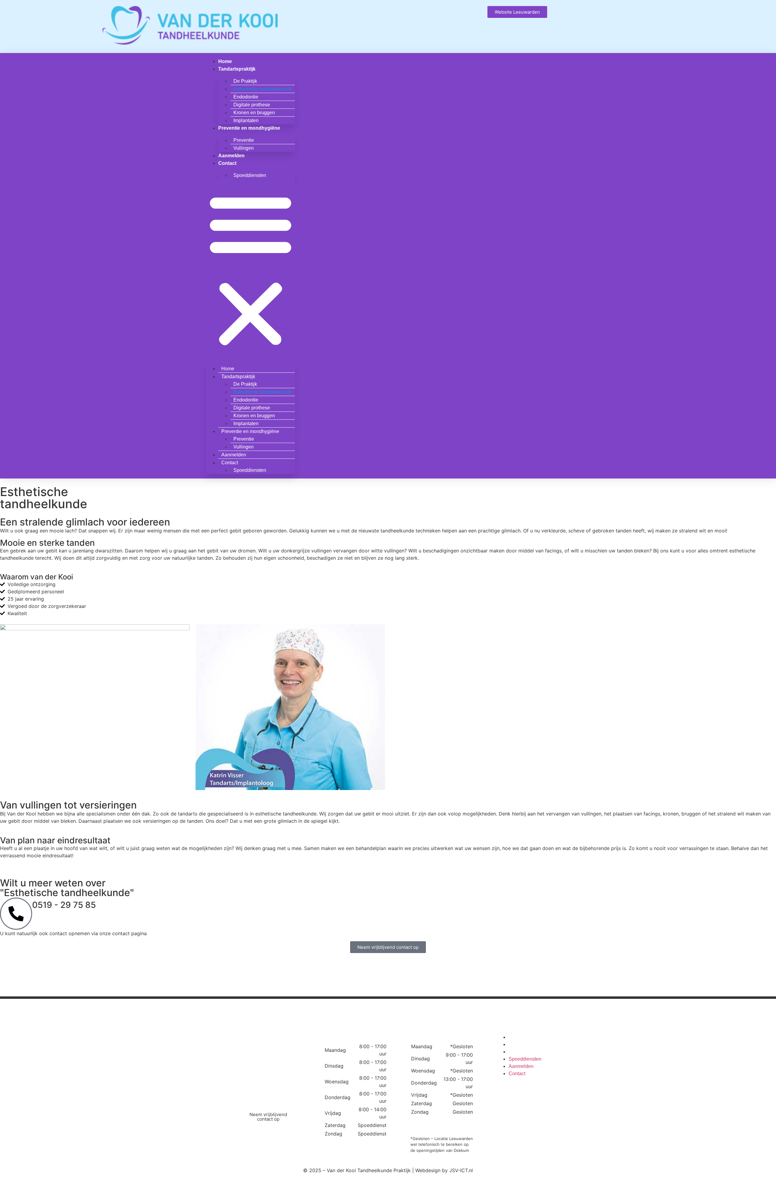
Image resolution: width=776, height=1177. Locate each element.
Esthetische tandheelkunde (262, 89)
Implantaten (246, 120)
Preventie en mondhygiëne (249, 128)
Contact (227, 163)
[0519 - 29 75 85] (16, 914)
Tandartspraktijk (237, 69)
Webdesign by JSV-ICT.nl (444, 1170)
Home (225, 61)
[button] (250, 269)
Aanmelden (231, 155)
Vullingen (243, 148)
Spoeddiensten (249, 175)
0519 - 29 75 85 (64, 905)
